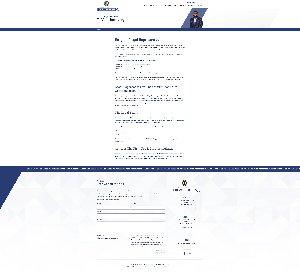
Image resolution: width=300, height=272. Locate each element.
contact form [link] (160, 156)
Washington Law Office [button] (186, 232)
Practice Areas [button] (165, 5)
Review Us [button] (186, 249)
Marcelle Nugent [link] (121, 133)
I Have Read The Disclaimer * (109, 238)
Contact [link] (199, 5)
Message (100, 219)
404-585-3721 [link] (192, 2)
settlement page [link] (152, 73)
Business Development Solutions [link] (158, 267)
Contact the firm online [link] (138, 79)
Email (99, 211)
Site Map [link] (135, 267)
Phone (133, 204)
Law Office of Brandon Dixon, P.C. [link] (146, 264)
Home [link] (146, 5)
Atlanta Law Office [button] (186, 209)
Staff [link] (117, 135)
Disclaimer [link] (128, 267)
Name (99, 204)
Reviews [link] (191, 5)
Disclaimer (100, 235)
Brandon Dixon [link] (120, 131)
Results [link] (183, 5)
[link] (108, 6)
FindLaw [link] (173, 267)
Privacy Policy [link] (143, 267)
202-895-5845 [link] (188, 227)
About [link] (152, 5)
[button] (183, 253)
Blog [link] (176, 5)
